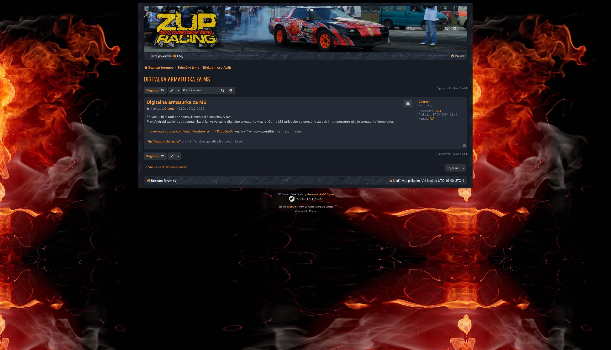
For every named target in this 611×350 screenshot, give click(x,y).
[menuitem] (178, 56)
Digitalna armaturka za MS (177, 79)
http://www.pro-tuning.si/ (163, 141)
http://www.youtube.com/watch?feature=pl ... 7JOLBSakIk (190, 131)
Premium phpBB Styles (320, 194)
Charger (424, 101)
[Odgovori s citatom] (408, 103)
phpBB (291, 206)
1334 (437, 111)
